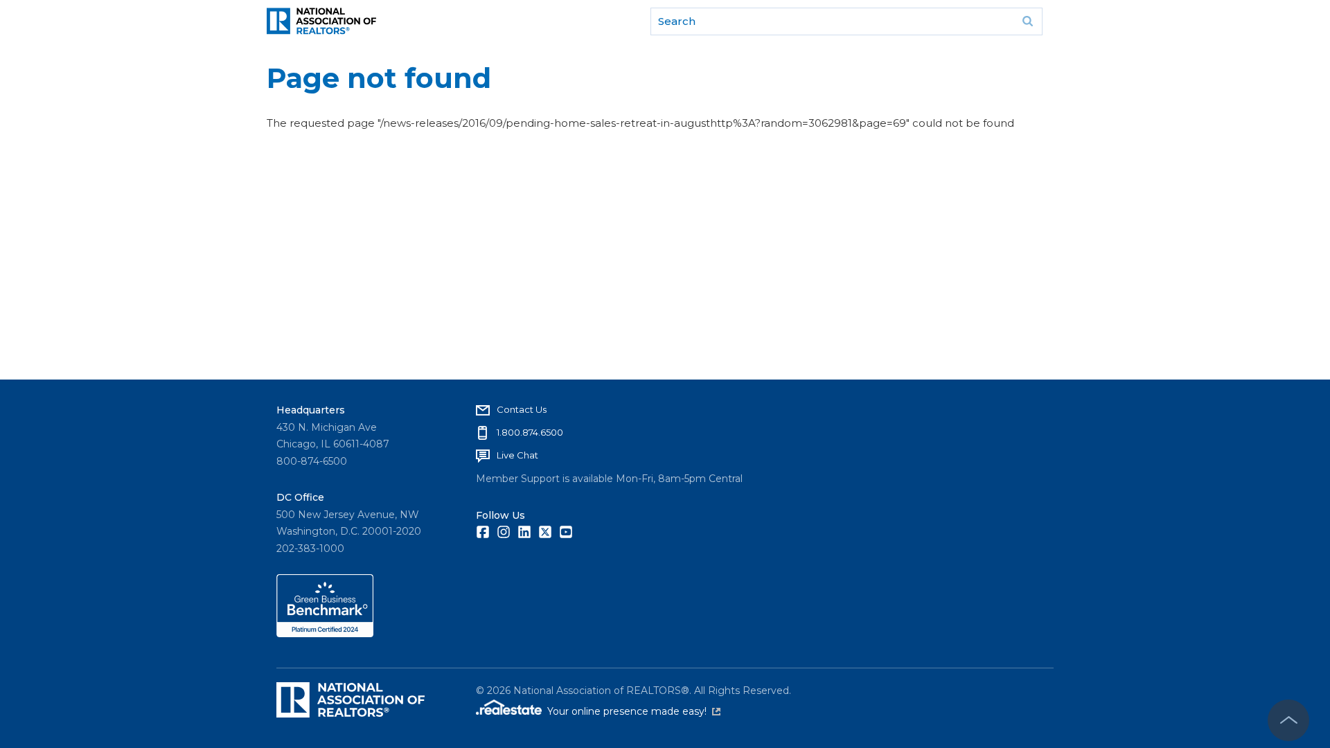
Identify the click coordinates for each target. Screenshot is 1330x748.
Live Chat (517, 455)
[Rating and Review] (324, 633)
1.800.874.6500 (530, 432)
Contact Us (522, 409)
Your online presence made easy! (633, 711)
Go (1027, 21)
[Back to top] (1288, 720)
